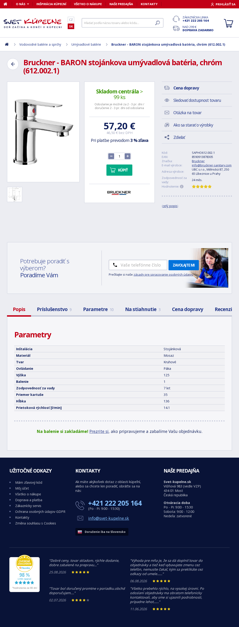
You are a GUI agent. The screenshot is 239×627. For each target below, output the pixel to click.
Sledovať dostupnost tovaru (197, 100)
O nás (20, 4)
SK (71, 26)
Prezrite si (99, 431)
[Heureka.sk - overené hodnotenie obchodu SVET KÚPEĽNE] (24, 591)
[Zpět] (13, 64)
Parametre (98, 309)
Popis (19, 309)
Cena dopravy (187, 309)
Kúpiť (123, 170)
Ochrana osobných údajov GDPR (40, 511)
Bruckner (198, 161)
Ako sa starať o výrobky (193, 125)
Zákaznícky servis (28, 506)
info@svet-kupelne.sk (108, 518)
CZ (71, 19)
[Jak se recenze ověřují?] (182, 186)
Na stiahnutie (142, 309)
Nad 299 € (198, 28)
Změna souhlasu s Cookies (35, 523)
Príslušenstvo (54, 309)
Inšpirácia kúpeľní (51, 4)
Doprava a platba (28, 500)
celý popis (170, 206)
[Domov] (8, 4)
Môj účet (22, 488)
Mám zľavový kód (28, 482)
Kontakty (149, 4)
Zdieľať (179, 137)
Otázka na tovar (187, 112)
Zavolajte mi (184, 265)
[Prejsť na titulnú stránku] (33, 23)
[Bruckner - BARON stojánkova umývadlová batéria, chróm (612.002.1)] (43, 131)
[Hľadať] (157, 23)
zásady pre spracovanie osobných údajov (163, 274)
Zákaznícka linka (196, 19)
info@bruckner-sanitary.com (212, 165)
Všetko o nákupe (88, 4)
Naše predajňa (121, 4)
